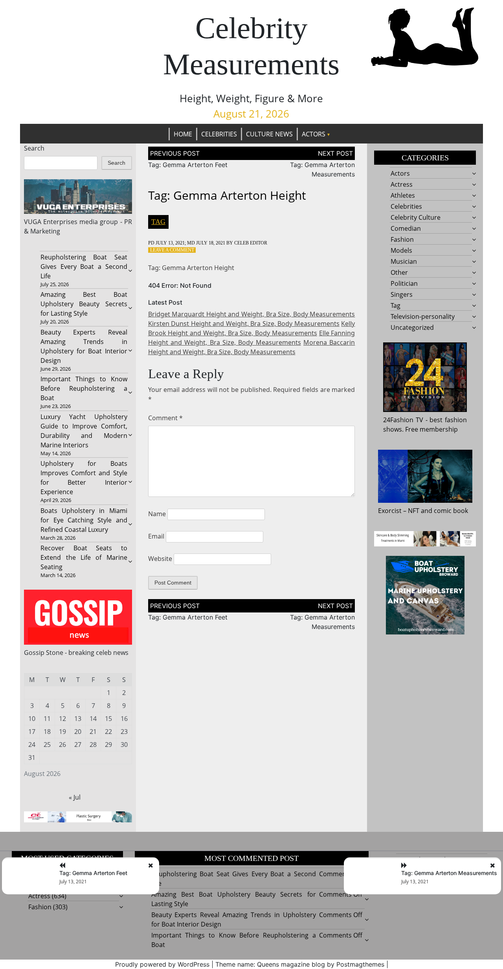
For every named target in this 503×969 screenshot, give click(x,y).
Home (183, 134)
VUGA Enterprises (50, 221)
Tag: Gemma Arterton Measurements (449, 873)
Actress (402, 184)
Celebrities (219, 134)
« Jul (75, 797)
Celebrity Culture (416, 217)
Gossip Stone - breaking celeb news (76, 652)
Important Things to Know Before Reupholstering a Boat (83, 388)
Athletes (403, 195)
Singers (402, 294)
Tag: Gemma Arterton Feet (188, 165)
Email (156, 536)
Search (34, 148)
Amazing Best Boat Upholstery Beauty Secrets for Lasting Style (83, 304)
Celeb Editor (250, 243)
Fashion (402, 239)
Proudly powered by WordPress (162, 964)
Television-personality (423, 316)
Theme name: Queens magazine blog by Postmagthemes (299, 964)
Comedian (406, 228)
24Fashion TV (403, 420)
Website (160, 558)
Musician (404, 261)
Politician (404, 283)
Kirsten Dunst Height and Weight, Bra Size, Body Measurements (244, 323)
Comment (165, 418)
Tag (158, 222)
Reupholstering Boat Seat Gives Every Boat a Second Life (83, 266)
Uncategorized (412, 327)
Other (399, 272)
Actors (313, 134)
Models (401, 250)
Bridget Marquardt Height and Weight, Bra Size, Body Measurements (251, 314)
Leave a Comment (172, 250)
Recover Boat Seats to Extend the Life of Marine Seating (83, 557)
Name (157, 513)
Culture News (269, 134)
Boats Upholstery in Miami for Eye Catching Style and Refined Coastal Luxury (83, 520)
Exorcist (390, 510)
